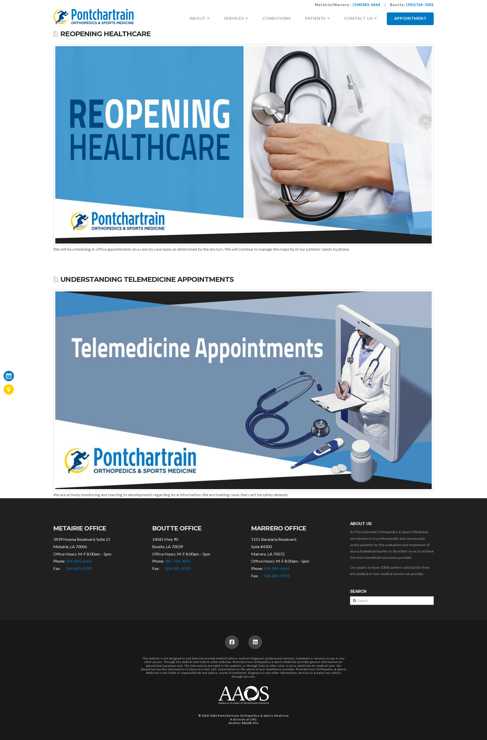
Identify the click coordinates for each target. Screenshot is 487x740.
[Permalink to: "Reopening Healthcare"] (243, 145)
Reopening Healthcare (105, 34)
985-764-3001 (178, 561)
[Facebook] (232, 642)
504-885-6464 (79, 561)
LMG (253, 719)
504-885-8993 (79, 568)
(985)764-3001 (420, 5)
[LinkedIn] (255, 642)
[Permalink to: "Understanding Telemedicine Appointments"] (243, 390)
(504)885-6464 (366, 5)
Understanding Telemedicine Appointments (147, 279)
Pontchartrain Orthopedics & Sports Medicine (253, 715)
